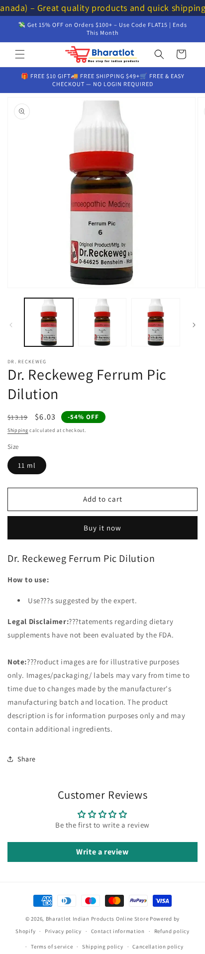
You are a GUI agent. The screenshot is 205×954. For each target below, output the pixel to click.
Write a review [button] (102, 852)
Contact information (118, 931)
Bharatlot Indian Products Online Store (97, 918)
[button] (20, 54)
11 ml (27, 465)
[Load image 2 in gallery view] (102, 322)
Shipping (17, 430)
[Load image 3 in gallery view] (155, 322)
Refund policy (172, 931)
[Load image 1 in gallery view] (48, 322)
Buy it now (102, 527)
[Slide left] (11, 325)
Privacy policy (63, 931)
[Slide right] (194, 325)
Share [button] (26, 758)
